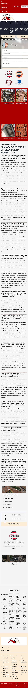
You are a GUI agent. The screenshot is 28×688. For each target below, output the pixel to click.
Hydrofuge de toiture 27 (21, 29)
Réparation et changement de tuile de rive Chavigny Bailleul (5, 612)
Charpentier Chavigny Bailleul (11, 623)
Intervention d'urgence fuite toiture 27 (5, 668)
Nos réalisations (8, 35)
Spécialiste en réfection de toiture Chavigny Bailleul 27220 (18, 622)
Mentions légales (17, 684)
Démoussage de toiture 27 (6, 29)
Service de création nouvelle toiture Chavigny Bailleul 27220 (25, 615)
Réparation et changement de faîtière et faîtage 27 (12, 31)
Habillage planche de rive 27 (16, 29)
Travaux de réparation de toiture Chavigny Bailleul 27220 (25, 606)
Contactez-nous (25, 684)
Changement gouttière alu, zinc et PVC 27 (14, 662)
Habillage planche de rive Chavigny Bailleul (4, 626)
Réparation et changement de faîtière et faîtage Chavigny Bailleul (11, 597)
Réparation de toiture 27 (6, 22)
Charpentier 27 (14, 666)
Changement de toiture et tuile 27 (24, 672)
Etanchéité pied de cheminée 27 (16, 23)
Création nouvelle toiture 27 (11, 22)
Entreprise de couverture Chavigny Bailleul (11, 617)
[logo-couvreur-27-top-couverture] (8, 17)
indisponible (16, 515)
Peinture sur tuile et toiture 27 (21, 23)
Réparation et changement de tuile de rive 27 (6, 674)
